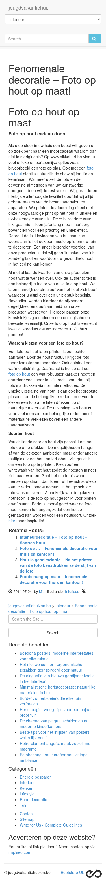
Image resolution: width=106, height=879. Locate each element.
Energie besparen (36, 777)
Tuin (23, 805)
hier (11, 520)
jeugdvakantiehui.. (29, 7)
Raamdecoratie (33, 799)
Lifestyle (27, 794)
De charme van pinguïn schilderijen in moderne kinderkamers (53, 723)
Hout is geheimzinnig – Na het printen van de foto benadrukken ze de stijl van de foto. (58, 565)
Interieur (71, 591)
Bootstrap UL (72, 872)
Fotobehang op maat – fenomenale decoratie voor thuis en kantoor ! (53, 579)
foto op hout (19, 374)
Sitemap (27, 819)
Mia (42, 591)
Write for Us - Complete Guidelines (51, 825)
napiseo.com (19, 852)
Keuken (26, 788)
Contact (27, 813)
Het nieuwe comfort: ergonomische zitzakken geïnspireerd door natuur (51, 667)
